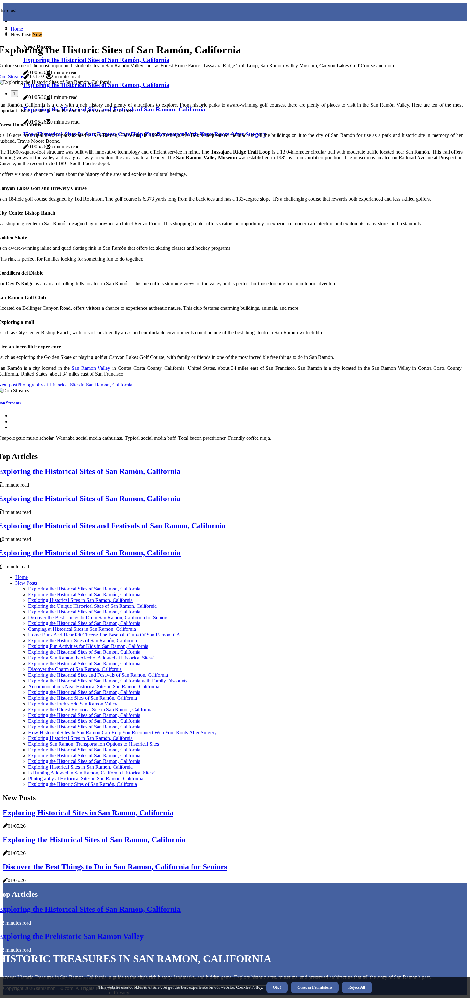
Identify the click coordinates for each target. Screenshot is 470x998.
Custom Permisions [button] (314, 987)
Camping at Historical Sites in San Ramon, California (82, 629)
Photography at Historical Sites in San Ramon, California (85, 778)
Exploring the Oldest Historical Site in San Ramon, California (90, 709)
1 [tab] (14, 93)
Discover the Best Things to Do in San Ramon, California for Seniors (98, 617)
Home (17, 29)
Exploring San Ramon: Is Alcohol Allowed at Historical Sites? (91, 657)
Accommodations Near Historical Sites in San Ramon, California (93, 686)
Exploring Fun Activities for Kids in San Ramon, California (88, 646)
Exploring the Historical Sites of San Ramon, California (84, 588)
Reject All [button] (356, 987)
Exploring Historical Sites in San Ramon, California (80, 600)
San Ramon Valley (91, 368)
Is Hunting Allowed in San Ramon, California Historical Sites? (91, 772)
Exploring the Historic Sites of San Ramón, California (82, 640)
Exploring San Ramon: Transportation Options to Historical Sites (93, 744)
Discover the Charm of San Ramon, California (75, 669)
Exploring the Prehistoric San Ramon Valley (72, 703)
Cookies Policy (248, 987)
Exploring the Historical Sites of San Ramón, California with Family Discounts (107, 680)
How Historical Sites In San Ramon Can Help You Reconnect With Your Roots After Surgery (122, 732)
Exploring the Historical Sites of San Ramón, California (84, 594)
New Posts (26, 583)
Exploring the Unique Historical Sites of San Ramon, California (92, 606)
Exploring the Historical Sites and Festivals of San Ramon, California (98, 675)
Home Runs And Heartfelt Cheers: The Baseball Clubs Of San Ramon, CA (104, 634)
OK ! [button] (277, 987)
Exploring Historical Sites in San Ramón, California (80, 738)
